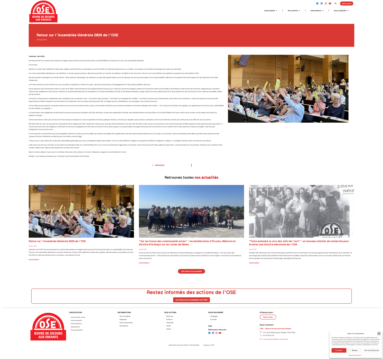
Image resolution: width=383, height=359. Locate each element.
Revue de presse (126, 322)
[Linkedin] (321, 3)
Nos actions (293, 10)
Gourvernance (76, 320)
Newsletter (124, 326)
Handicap (169, 322)
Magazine (123, 319)
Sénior (168, 329)
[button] (379, 334)
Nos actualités (125, 316)
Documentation (77, 330)
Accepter (339, 350)
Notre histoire (76, 323)
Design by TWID (208, 345)
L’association (269, 10)
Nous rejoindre (340, 10)
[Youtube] (330, 3)
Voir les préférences (371, 350)
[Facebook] (317, 3)
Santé (168, 326)
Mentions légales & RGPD (354, 355)
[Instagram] (326, 3)
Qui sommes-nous (78, 317)
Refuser (355, 350)
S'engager (214, 316)
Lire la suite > (34, 259)
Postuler (213, 319)
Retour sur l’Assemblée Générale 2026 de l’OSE (57, 241)
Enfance (169, 319)
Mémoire (169, 316)
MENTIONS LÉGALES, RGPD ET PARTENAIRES (184, 345)
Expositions (75, 327)
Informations (316, 10)
